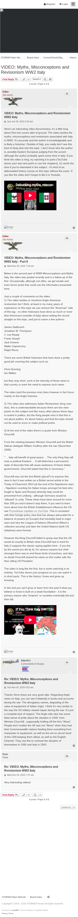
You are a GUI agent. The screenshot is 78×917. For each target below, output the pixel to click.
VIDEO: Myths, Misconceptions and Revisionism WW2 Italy (35, 70)
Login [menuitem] (65, 4)
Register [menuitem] (51, 4)
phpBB (15, 910)
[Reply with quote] (67, 93)
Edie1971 (26, 660)
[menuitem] (5, 913)
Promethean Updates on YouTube (28, 511)
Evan (5, 754)
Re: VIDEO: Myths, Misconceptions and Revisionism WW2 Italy (31, 681)
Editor (6, 92)
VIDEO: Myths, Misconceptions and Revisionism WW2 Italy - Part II (37, 259)
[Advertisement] (39, 851)
